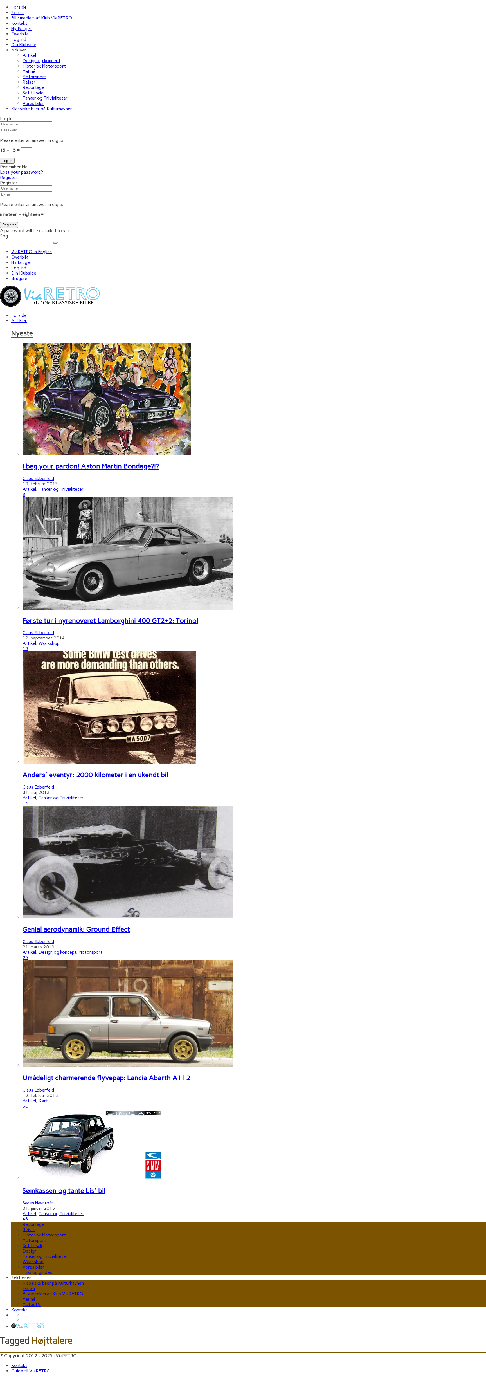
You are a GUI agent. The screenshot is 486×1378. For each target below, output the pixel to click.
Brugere (19, 278)
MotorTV (31, 1304)
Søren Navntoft (37, 1203)
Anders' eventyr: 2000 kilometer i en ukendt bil (95, 775)
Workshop (49, 643)
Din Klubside (23, 44)
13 (25, 648)
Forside (19, 7)
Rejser (28, 82)
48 (25, 1219)
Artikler (19, 320)
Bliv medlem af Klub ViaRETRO (41, 18)
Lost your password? (21, 172)
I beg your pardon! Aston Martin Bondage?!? (90, 466)
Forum (17, 12)
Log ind (18, 39)
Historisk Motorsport (44, 66)
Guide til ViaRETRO (30, 1370)
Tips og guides (37, 1272)
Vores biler (33, 103)
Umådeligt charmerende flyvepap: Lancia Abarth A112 (106, 1078)
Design (29, 1251)
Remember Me (14, 166)
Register (8, 177)
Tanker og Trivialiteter (45, 98)
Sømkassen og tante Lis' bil (63, 1190)
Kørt (43, 1100)
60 (25, 1106)
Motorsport (34, 76)
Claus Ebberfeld (38, 478)
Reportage (33, 87)
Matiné (28, 71)
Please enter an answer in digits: (32, 140)
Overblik (19, 34)
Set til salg (33, 92)
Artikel (29, 55)
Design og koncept (41, 60)
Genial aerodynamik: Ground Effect (76, 929)
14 (25, 803)
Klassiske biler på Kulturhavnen (42, 108)
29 (25, 957)
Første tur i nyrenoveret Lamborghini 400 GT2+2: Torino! (110, 620)
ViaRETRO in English (31, 251)
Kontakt (19, 23)
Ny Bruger (21, 28)
